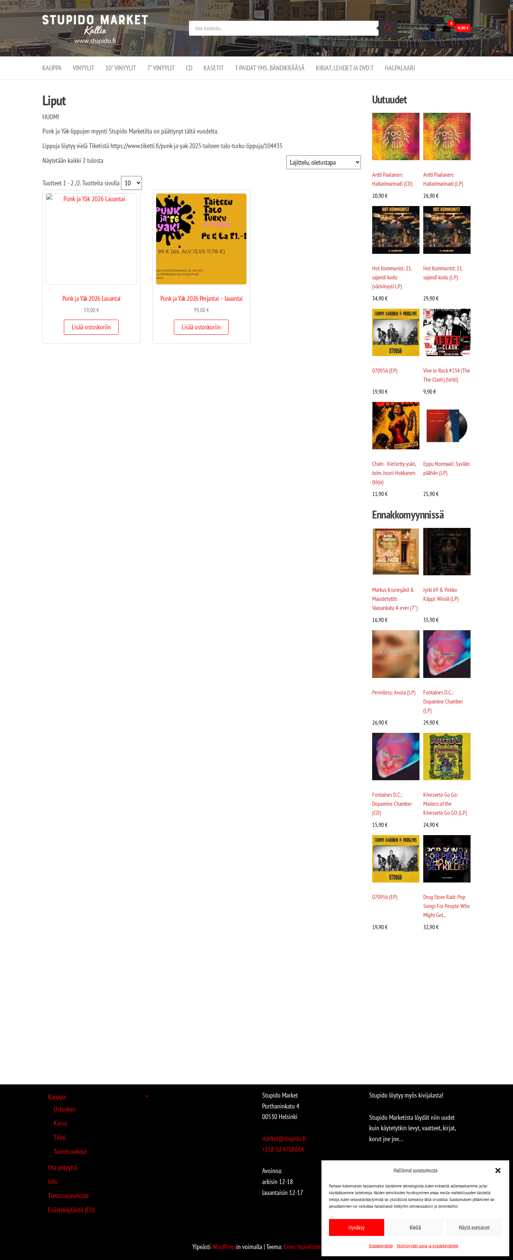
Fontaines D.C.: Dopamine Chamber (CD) (392, 803)
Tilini (60, 1137)
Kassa (60, 1123)
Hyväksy (357, 1227)
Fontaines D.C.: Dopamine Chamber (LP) (443, 701)
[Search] (388, 28)
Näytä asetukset (474, 1227)
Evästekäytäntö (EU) (71, 1209)
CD (189, 68)
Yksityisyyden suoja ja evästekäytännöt (427, 1245)
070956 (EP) (384, 370)
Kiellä (415, 1227)
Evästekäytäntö (381, 1245)
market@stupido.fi (284, 1138)
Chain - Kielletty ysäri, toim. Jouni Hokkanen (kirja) (394, 472)
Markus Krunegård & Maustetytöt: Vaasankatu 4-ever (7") (395, 598)
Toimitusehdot (70, 1151)
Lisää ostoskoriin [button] (91, 327)
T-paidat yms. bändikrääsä (270, 68)
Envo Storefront (302, 1246)
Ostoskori (65, 1109)
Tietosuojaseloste (68, 1195)
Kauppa (52, 68)
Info (52, 1181)
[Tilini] (433, 27)
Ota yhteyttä (62, 1167)
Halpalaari (400, 68)
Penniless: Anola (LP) (393, 692)
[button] (498, 1170)
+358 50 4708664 (283, 1149)
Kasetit (214, 68)
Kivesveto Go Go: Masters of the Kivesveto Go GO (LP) (445, 803)
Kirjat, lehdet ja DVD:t (345, 68)
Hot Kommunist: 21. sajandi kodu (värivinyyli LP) (392, 277)
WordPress (224, 1246)
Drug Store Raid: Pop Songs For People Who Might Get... (446, 906)
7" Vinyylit (161, 68)
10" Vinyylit (121, 68)
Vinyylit (83, 68)
